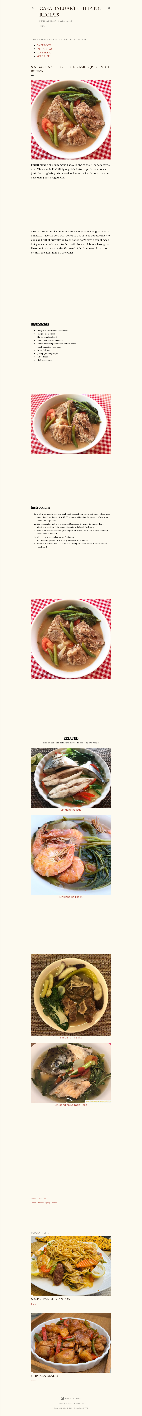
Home (43, 26)
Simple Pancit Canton (50, 1299)
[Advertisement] (71, 205)
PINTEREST (44, 52)
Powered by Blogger (73, 1398)
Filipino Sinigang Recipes (47, 1203)
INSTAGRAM (45, 49)
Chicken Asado (44, 1375)
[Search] (109, 7)
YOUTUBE (43, 56)
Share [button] (33, 1199)
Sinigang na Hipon (71, 896)
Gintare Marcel (78, 1403)
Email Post (42, 1199)
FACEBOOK (44, 45)
